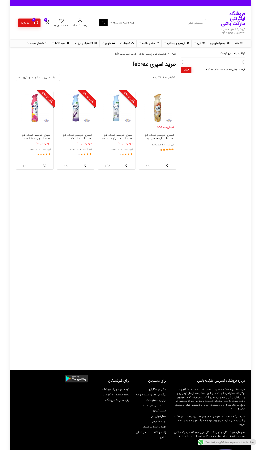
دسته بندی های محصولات (151, 405)
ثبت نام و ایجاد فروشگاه (115, 389)
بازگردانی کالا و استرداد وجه (151, 394)
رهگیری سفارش (157, 389)
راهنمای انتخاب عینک (154, 426)
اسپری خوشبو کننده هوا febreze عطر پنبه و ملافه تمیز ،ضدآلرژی (117, 138)
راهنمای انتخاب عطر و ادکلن (151, 432)
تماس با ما (160, 437)
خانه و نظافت (149, 43)
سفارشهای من (158, 416)
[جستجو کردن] (103, 22)
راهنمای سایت (37, 43)
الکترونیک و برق (86, 43)
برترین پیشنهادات (156, 400)
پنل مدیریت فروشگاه (117, 400)
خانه (237, 43)
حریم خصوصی (158, 421)
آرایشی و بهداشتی (176, 43)
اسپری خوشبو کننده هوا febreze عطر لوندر (77, 136)
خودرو (108, 43)
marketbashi (157, 145)
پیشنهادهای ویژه (218, 43)
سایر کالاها (60, 43)
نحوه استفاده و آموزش (116, 394)
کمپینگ (126, 43)
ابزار (199, 43)
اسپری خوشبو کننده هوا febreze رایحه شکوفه (36, 136)
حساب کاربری (159, 410)
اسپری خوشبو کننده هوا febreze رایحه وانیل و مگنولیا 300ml (159, 138)
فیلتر (186, 70)
